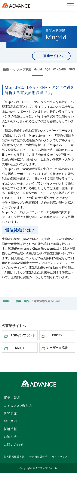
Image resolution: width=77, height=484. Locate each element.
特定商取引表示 (38, 456)
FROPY (57, 335)
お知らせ (10, 436)
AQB (47, 69)
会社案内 (10, 421)
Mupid (38, 69)
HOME (7, 301)
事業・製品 (23, 301)
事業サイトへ (53, 56)
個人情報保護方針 (14, 456)
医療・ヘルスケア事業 (17, 69)
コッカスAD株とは (18, 405)
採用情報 (10, 429)
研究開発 (10, 413)
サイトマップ (60, 456)
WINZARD (59, 69)
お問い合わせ (14, 444)
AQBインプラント (22, 335)
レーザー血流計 (57, 347)
